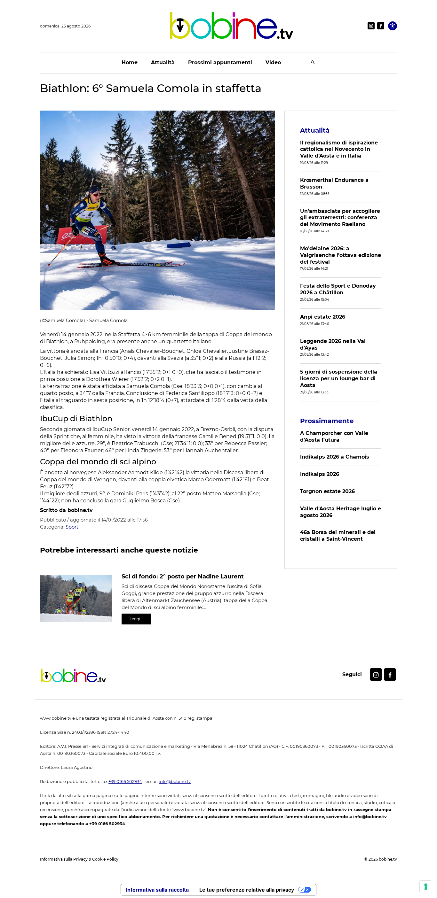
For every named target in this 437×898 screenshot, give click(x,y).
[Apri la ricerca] (312, 62)
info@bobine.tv (175, 781)
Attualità (163, 62)
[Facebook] (380, 25)
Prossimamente (327, 421)
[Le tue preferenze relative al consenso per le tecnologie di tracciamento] (426, 887)
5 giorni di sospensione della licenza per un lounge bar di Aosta (338, 378)
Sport (72, 527)
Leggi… (136, 618)
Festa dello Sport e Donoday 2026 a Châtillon (338, 289)
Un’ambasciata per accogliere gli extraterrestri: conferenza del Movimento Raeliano (340, 218)
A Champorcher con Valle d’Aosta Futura (334, 436)
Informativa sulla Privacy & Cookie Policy (79, 859)
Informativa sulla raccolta (157, 889)
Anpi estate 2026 (322, 317)
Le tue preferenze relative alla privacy (246, 889)
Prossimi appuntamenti (220, 62)
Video (273, 62)
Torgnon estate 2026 (327, 491)
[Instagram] (371, 25)
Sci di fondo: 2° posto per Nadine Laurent (183, 576)
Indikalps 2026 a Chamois (334, 457)
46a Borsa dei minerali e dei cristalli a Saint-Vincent (338, 535)
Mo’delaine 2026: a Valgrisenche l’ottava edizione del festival (340, 255)
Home (130, 62)
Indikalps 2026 (319, 474)
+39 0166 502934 (125, 781)
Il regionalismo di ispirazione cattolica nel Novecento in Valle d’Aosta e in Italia (339, 149)
